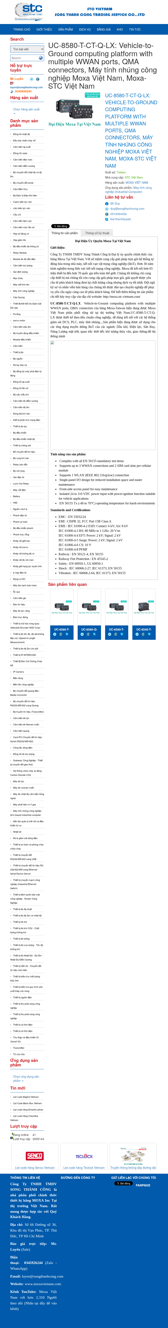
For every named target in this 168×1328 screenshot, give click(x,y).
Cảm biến (18, 345)
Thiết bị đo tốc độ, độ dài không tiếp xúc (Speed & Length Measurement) (27, 638)
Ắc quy (16, 591)
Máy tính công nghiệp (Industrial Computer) (128, 189)
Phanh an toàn (20, 521)
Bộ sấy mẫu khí (21, 394)
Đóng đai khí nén (21, 413)
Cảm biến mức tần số (23, 227)
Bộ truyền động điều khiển (26, 333)
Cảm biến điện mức (22, 159)
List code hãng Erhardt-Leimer (28, 1109)
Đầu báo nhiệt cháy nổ (24, 140)
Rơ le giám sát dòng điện (25, 838)
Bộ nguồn (18, 358)
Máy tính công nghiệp (23, 290)
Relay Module (20, 252)
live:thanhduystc (120, 219)
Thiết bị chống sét (22, 445)
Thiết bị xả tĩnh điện (22, 1031)
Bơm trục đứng (20, 617)
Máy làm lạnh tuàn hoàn (25, 585)
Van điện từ (18, 477)
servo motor (19, 320)
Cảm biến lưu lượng (22, 265)
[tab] (64, 233)
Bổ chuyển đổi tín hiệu (24, 451)
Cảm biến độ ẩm (21, 407)
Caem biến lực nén (22, 201)
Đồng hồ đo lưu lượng (23, 754)
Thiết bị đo (18, 352)
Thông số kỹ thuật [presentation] (97, 233)
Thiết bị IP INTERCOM (24, 654)
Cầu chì (17, 214)
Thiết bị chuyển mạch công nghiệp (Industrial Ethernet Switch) (25, 884)
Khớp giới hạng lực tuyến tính (27, 566)
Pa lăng (16, 314)
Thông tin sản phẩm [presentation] (64, 233)
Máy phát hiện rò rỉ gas (24, 804)
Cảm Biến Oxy (20, 189)
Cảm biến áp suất (22, 146)
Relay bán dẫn (20, 464)
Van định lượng (20, 271)
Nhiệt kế (17, 831)
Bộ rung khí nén (21, 458)
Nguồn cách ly (20, 509)
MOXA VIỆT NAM (137, 182)
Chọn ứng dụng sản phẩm (26, 1078)
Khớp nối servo (20, 547)
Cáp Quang (19, 297)
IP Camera (18, 671)
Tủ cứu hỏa (19, 1054)
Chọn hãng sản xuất (26, 109)
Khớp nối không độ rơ (23, 553)
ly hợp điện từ (19, 572)
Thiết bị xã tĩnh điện (22, 1024)
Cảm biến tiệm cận (22, 220)
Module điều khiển (22, 339)
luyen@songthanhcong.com (26, 87)
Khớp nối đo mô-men (23, 559)
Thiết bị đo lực (20, 426)
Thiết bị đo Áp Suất (22, 909)
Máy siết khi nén (21, 284)
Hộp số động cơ (21, 233)
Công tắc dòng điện (22, 747)
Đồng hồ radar (20, 153)
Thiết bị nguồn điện (22, 997)
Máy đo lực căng (21, 610)
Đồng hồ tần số (20, 388)
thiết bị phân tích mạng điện (26, 419)
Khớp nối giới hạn (21, 540)
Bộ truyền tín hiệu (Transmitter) (28, 711)
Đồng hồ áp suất (21, 381)
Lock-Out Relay (21, 483)
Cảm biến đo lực (21, 718)
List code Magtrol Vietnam (26, 1096)
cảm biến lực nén (21, 208)
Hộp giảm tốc (19, 240)
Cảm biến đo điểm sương (25, 400)
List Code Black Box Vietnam (27, 1103)
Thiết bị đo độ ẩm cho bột (25, 648)
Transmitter (18, 1047)
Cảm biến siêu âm (22, 326)
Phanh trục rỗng (21, 534)
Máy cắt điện (19, 489)
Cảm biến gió (19, 598)
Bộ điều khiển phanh (23, 528)
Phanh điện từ (20, 515)
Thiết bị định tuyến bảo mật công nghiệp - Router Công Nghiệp (25, 898)
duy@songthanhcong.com (127, 208)
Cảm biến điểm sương (24, 165)
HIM (15, 502)
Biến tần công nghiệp (23, 684)
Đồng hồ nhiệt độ (21, 134)
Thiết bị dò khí (20, 921)
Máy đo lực (18, 781)
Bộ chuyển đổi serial (23, 182)
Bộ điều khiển (19, 432)
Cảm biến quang (21, 730)
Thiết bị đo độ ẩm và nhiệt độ (27, 915)
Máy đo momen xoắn (23, 787)
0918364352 (118, 214)
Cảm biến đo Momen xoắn (26, 724)
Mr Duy (115, 203)
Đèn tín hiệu (19, 604)
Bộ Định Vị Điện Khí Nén (25, 195)
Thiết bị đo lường (21, 938)
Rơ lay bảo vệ (20, 364)
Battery (16, 496)
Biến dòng (18, 678)
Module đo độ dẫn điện (24, 259)
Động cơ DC (19, 578)
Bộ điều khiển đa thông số (26, 246)
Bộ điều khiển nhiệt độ (24, 439)
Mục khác (18, 278)
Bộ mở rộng (19, 470)
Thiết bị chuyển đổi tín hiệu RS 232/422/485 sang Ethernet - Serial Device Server (26, 869)
